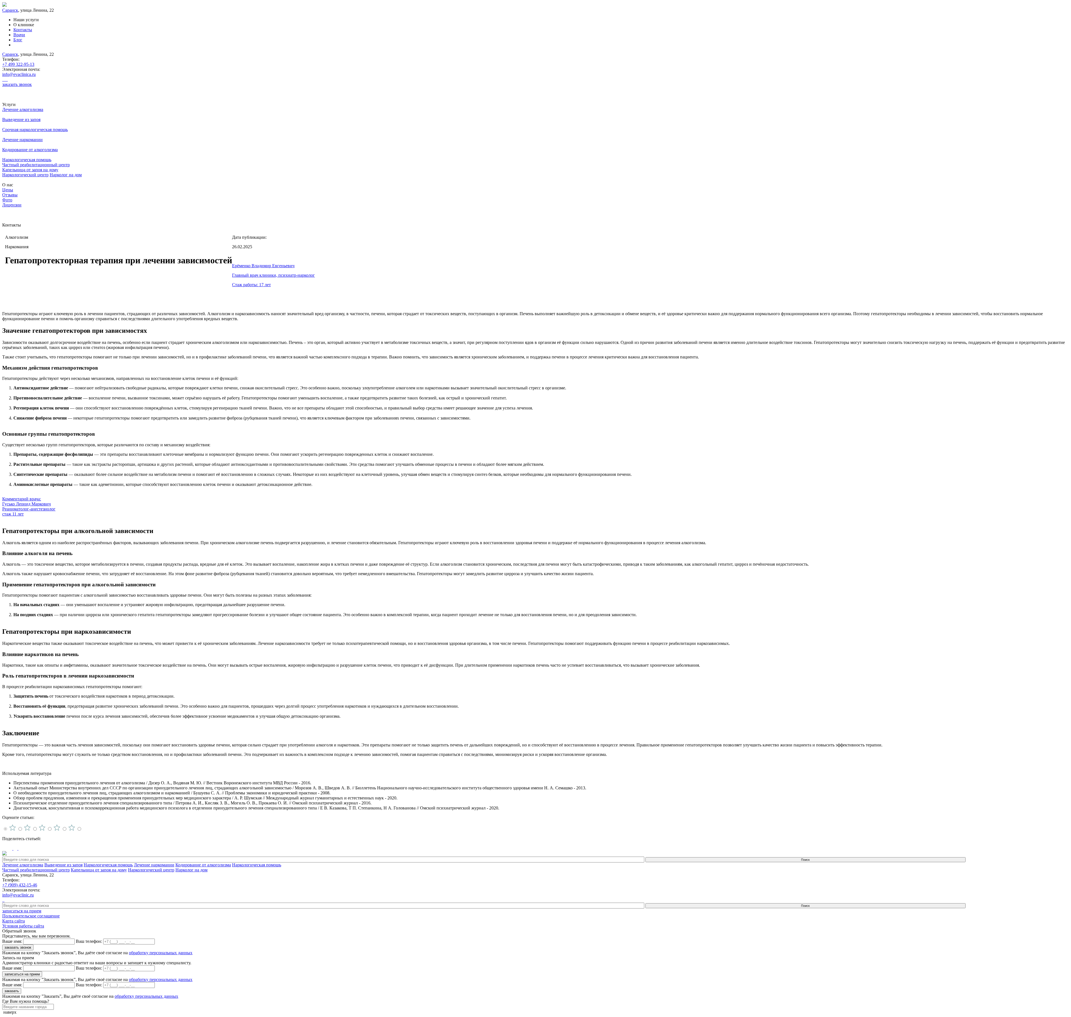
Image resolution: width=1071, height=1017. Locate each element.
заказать (11, 991)
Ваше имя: (12, 941)
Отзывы (10, 194)
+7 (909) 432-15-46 (19, 885)
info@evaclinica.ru (19, 74)
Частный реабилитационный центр (36, 164)
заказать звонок (17, 84)
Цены (7, 189)
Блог (17, 39)
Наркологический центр (25, 174)
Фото (7, 199)
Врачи (19, 34)
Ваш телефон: (89, 941)
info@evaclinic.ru (18, 895)
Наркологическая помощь (26, 159)
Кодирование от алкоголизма (30, 149)
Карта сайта (13, 921)
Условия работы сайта (23, 926)
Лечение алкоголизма (22, 109)
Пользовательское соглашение (31, 916)
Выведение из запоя (21, 119)
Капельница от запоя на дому (30, 169)
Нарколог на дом (66, 174)
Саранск (10, 10)
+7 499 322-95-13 (18, 64)
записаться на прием (21, 910)
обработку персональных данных (160, 952)
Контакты (22, 29)
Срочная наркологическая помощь (35, 129)
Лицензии (11, 205)
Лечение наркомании (22, 139)
